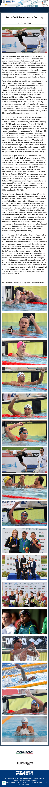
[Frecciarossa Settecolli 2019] (24, 757)
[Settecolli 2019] (24, 3)
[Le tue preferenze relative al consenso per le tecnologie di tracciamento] (4, 783)
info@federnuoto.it (9, 782)
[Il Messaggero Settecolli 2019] (24, 767)
